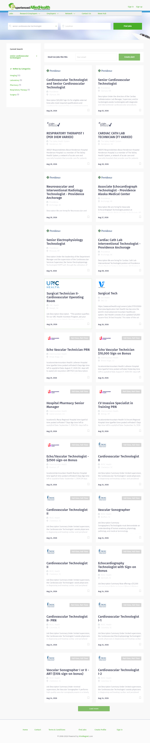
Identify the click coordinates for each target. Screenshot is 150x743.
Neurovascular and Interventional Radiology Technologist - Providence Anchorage (65, 192)
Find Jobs (128, 26)
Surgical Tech (107, 293)
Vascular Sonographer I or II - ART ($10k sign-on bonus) (68, 672)
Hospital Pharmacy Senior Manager (65, 405)
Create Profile (100, 730)
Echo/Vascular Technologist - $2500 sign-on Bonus (68, 458)
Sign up (139, 7)
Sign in (131, 7)
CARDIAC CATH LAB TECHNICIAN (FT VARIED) (115, 135)
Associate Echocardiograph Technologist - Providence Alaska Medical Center (117, 190)
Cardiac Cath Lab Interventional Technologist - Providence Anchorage (119, 243)
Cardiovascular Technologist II (118, 458)
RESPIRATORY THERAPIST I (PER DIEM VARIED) (65, 135)
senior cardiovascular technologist (19, 57)
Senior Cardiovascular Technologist (114, 81)
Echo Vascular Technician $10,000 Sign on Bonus (116, 351)
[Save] (86, 110)
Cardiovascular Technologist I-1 (118, 618)
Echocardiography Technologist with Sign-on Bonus (117, 567)
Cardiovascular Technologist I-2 (118, 672)
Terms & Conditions (57, 730)
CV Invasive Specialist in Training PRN (115, 405)
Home (25, 730)
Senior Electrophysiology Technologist (65, 242)
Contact (37, 730)
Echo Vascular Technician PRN (68, 350)
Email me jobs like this (58, 57)
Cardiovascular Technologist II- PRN (67, 618)
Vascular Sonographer (114, 510)
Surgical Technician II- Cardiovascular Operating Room (65, 297)
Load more (93, 709)
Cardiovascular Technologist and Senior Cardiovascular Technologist (67, 83)
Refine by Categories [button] (21, 69)
